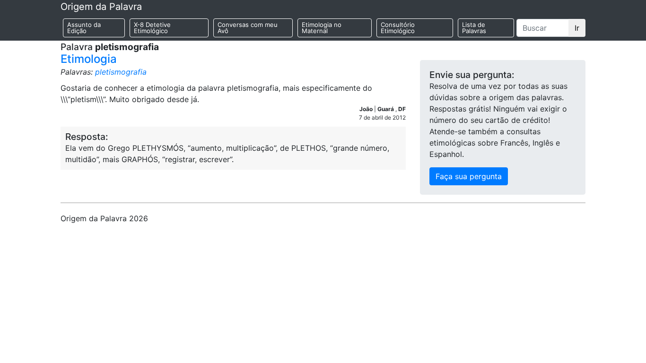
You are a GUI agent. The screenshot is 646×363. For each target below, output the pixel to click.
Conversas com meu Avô (248, 28)
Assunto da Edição (84, 28)
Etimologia (89, 59)
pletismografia (121, 72)
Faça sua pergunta (469, 176)
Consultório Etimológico (398, 28)
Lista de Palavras (474, 28)
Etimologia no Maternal (321, 28)
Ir (577, 28)
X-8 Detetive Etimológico (152, 28)
